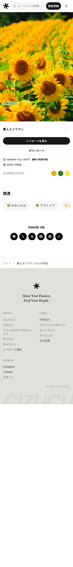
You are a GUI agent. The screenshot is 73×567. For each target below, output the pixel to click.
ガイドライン (47, 330)
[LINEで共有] (14, 236)
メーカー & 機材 (12, 349)
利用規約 (44, 319)
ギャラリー (9, 344)
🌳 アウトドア (45, 205)
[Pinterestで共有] (50, 236)
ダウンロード (36, 150)
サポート (8, 377)
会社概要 (44, 340)
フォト (7, 263)
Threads (8, 372)
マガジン (8, 325)
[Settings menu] (66, 6)
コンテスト (9, 319)
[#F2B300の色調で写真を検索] (54, 173)
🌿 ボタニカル (16, 205)
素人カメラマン (13, 129)
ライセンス (46, 335)
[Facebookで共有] (41, 236)
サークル (8, 339)
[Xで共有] (23, 236)
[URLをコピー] (59, 236)
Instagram (9, 366)
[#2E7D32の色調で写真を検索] (60, 173)
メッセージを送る (36, 141)
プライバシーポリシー (52, 325)
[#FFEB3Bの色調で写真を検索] (67, 173)
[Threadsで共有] (32, 236)
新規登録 (53, 6)
